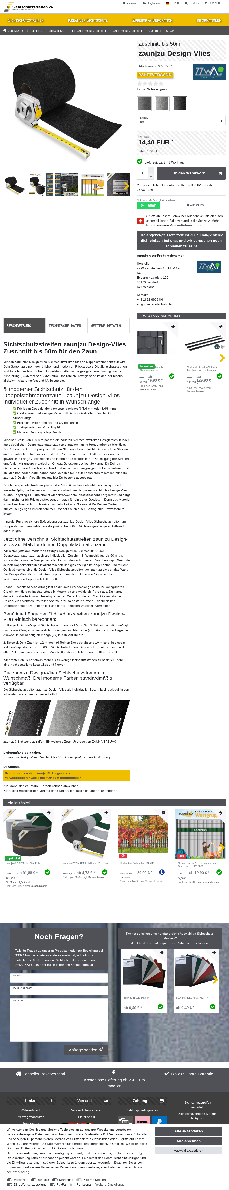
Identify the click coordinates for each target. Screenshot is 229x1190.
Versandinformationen (187, 225)
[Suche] (186, 3)
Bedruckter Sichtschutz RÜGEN (137, 863)
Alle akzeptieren (188, 1131)
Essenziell (21, 1179)
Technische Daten (65, 325)
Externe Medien (94, 1179)
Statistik (43, 1179)
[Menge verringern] (151, 176)
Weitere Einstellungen (110, 1184)
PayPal (61, 1184)
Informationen (209, 20)
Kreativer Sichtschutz (88, 20)
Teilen (150, 205)
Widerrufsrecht (31, 1110)
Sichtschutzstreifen (25, 20)
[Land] (167, 3)
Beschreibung (19, 325)
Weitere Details (106, 325)
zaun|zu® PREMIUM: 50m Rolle (23, 863)
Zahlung (140, 1101)
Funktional (84, 1184)
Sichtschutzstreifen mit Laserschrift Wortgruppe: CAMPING (197, 864)
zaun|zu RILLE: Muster (136, 997)
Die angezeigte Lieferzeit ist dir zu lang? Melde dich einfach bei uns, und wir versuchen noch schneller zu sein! (181, 240)
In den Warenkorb (189, 173)
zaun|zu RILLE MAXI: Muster (192, 997)
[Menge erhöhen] (151, 170)
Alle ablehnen (188, 1141)
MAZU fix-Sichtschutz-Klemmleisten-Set (152, 368)
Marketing (66, 1179)
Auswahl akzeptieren (188, 1150)
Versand (84, 1101)
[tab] (24, 325)
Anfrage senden (83, 1050)
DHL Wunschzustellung (30, 1184)
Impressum (31, 1123)
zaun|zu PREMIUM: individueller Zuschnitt (85, 863)
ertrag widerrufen (32, 1117)
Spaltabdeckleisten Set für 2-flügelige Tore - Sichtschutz (202, 368)
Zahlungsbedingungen (142, 1110)
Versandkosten (169, 200)
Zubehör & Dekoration (152, 20)
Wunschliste (197, 205)
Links (30, 1101)
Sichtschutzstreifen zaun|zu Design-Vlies (76, 30)
